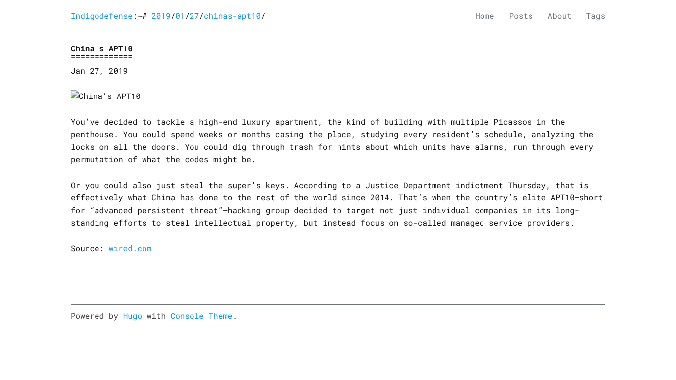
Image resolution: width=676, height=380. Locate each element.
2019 (160, 16)
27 (194, 16)
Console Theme (202, 316)
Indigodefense (102, 16)
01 (180, 16)
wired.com (130, 248)
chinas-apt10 (232, 16)
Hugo (132, 316)
